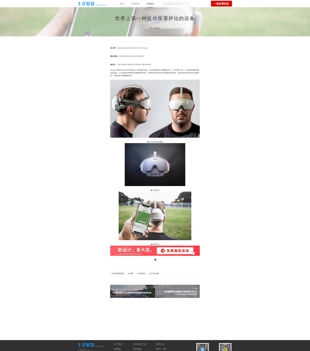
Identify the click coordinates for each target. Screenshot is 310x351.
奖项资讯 (150, 4)
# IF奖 (130, 273)
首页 (122, 4)
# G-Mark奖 (154, 273)
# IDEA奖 (141, 273)
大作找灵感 (137, 349)
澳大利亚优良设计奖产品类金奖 (131, 56)
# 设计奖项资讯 (118, 273)
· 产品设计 (156, 28)
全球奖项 (135, 4)
